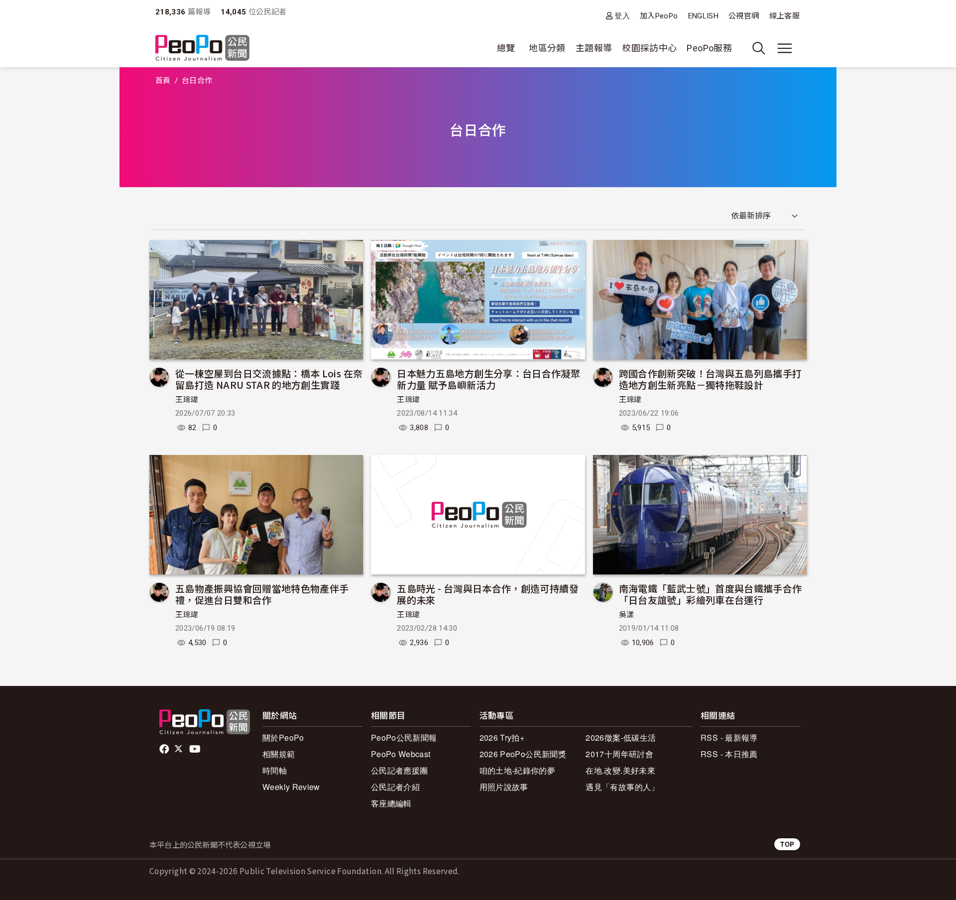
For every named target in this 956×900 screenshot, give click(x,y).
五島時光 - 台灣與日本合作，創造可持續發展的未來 (488, 594)
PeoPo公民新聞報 (404, 737)
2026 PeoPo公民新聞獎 (522, 754)
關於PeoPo (283, 737)
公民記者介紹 (395, 786)
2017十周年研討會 (619, 754)
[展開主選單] (785, 48)
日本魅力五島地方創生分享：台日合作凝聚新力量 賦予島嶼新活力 (488, 379)
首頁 (163, 80)
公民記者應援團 (399, 770)
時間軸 (274, 770)
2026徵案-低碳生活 (621, 737)
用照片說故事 (503, 786)
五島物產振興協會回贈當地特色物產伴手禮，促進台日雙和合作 (262, 594)
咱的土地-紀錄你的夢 (517, 770)
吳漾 (626, 614)
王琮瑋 (186, 399)
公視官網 (743, 15)
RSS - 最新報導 (729, 737)
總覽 (506, 48)
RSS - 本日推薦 (729, 754)
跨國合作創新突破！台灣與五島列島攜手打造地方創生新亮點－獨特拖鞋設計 (710, 379)
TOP (787, 844)
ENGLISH (703, 15)
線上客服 (784, 15)
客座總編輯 (391, 803)
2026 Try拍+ (502, 737)
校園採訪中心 (649, 48)
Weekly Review (291, 786)
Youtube (195, 749)
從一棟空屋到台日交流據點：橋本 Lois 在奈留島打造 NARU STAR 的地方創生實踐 (268, 379)
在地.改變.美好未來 (620, 770)
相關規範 (278, 754)
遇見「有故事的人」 (622, 786)
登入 (622, 15)
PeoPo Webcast (401, 754)
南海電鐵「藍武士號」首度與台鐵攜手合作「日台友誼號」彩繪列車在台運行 (710, 594)
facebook (165, 749)
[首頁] (202, 48)
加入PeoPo (659, 15)
